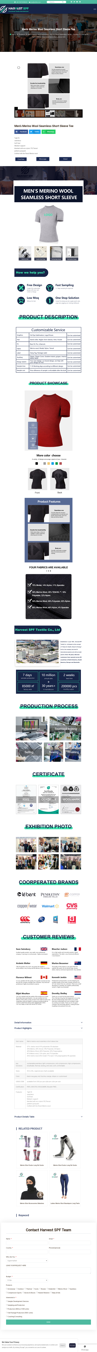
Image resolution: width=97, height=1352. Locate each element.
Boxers (43, 1289)
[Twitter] (74, 2)
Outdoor (21, 1289)
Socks (36, 1289)
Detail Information (22, 1022)
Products (9, 1285)
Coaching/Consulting (15, 1316)
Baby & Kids (56, 1293)
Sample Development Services (18, 1301)
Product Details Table (24, 1117)
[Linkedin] (80, 2)
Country (9, 1248)
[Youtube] (77, 2)
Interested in (10, 1297)
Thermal (29, 1289)
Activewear (11, 1289)
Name (8, 1239)
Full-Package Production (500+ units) (20, 1313)
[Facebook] (71, 2)
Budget (8, 1276)
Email (51, 1239)
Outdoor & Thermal (80, 34)
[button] (21, 132)
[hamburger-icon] (95, 9)
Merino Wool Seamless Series (61, 34)
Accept (72, 1345)
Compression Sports (15, 1293)
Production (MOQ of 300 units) (18, 1309)
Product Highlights (23, 1028)
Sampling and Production (16, 1305)
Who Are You (10, 1257)
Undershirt (52, 1289)
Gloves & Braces (29, 1293)
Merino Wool (62, 1289)
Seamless (73, 1289)
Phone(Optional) (54, 1248)
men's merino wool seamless (38, 34)
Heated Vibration (44, 1293)
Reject (63, 1345)
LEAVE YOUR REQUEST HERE (16, 1265)
